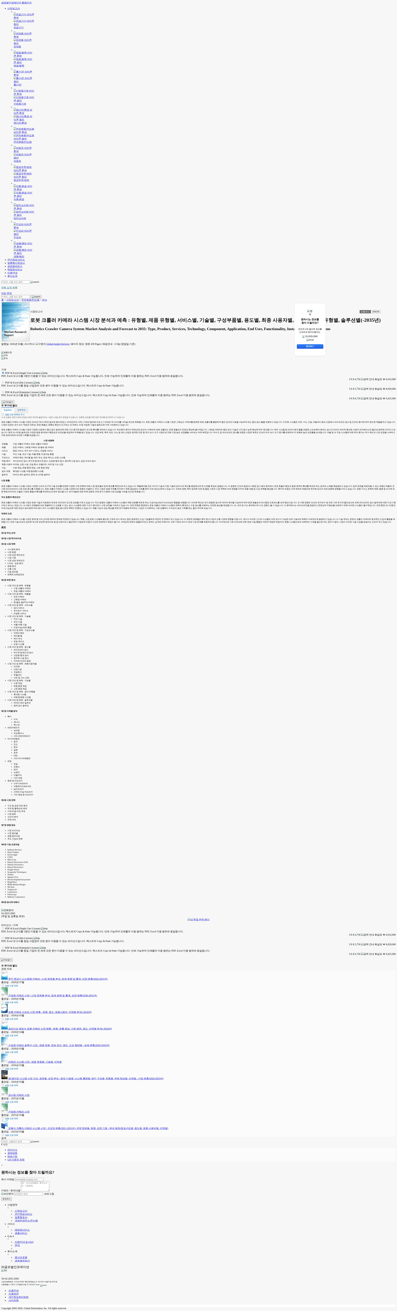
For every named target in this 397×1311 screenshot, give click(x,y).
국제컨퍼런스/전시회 (26, 1220)
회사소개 (12, 276)
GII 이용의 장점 (16, 1159)
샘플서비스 (20, 1233)
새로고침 (49, 1193)
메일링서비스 (14, 269)
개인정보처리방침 (18, 1297)
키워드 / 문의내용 (10, 1190)
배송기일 (12, 1156)
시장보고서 (13, 8)
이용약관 (13, 1294)
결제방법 (12, 1153)
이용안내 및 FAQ (23, 1242)
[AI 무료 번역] (199, 919)
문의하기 (6, 1199)
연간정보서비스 (16, 259)
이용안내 (12, 272)
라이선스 (12, 1150)
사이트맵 (13, 1300)
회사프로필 (20, 1257)
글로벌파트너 (14, 266)
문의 (17, 1245)
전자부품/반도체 (30, 300)
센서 (44, 300)
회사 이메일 (7, 1179)
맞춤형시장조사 (16, 263)
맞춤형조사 (20, 1217)
